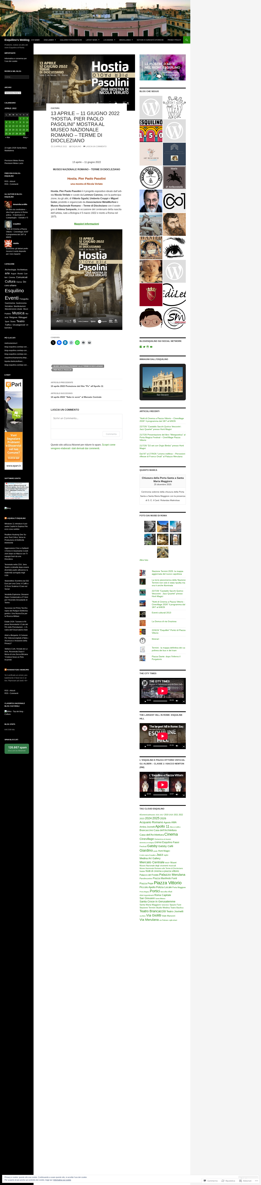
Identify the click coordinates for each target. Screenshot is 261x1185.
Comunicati (21, 277)
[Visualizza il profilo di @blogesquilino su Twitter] (144, 347)
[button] (155, 389)
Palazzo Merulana (172, 874)
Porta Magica (144, 892)
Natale (142, 871)
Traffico (8, 325)
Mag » (25, 137)
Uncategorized (19, 325)
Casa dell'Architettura (165, 830)
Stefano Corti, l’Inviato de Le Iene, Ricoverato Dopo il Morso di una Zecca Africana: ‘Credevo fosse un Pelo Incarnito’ (16, 654)
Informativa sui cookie (62, 1180)
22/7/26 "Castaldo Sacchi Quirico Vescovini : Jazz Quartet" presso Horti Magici (167, 593)
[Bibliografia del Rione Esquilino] (174, 154)
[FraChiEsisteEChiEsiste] (151, 224)
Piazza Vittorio (168, 882)
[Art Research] (151, 154)
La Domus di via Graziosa (164, 621)
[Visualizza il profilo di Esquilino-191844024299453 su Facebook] (141, 347)
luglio (166, 855)
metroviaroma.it (11, 343)
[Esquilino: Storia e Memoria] (151, 130)
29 (20, 134)
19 (10, 130)
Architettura (22, 270)
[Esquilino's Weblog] (151, 177)
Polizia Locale (164, 887)
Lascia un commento (96, 146)
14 (17, 126)
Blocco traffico (175, 827)
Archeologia (10, 269)
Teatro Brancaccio (153, 911)
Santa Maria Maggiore (150, 904)
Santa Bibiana (160, 898)
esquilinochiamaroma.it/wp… (16, 358)
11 (6, 126)
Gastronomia (21, 303)
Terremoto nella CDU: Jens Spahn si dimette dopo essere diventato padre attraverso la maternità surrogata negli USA (17, 569)
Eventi (12, 298)
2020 (171, 815)
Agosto (167, 822)
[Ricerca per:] (17, 77)
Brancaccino (146, 830)
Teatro (20, 321)
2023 (142, 818)
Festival (143, 846)
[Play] (144, 701)
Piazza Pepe (146, 883)
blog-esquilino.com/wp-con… (17, 347)
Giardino (146, 850)
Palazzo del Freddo (149, 875)
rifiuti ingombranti (147, 895)
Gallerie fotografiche (71, 40)
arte (7, 273)
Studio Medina (163, 907)
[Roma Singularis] (174, 247)
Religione (13, 317)
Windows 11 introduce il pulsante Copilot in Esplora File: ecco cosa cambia (16, 526)
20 (13, 130)
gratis (155, 851)
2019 (166, 815)
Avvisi (20, 273)
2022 (181, 815)
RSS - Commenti (11, 184)
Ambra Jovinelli (147, 826)
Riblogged (22, 317)
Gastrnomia (10, 303)
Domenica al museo (163, 839)
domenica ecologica (147, 842)
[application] (163, 691)
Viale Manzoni (168, 916)
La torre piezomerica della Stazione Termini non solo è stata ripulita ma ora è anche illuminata (169, 583)
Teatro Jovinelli (174, 911)
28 (17, 134)
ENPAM (158, 843)
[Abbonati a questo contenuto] (6, 518)
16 (24, 126)
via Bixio (143, 916)
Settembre (165, 905)
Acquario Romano (151, 822)
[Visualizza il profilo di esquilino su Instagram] (148, 347)
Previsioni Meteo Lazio (14, 163)
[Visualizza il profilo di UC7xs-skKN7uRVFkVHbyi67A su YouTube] (151, 347)
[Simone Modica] (174, 318)
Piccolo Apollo (147, 887)
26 (10, 134)
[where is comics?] (151, 318)
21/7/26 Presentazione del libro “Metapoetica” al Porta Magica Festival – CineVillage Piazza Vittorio (162, 437)
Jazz (159, 854)
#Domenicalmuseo (147, 815)
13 (13, 126)
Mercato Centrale (152, 862)
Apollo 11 (162, 826)
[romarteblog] (174, 224)
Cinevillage (147, 838)
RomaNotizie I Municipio (18, 670)
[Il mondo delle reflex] (151, 107)
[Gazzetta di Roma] (151, 201)
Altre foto (144, 560)
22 (20, 130)
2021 (176, 815)
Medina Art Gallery (150, 858)
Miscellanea (125, 40)
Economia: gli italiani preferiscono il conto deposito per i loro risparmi (17, 251)
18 (6, 130)
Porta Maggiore (179, 887)
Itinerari (155, 639)
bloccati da (17, 749)
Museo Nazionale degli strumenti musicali (158, 866)
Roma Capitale (162, 895)
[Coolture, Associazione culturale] (174, 201)
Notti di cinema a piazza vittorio (162, 871)
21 (17, 130)
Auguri (13, 274)
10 (27, 122)
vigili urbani (173, 920)
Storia (12, 321)
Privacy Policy (174, 40)
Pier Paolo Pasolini (62, 370)
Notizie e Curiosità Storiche (150, 40)
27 (13, 134)
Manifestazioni (20, 306)
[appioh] (174, 130)
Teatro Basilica (176, 908)
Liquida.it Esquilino (16, 518)
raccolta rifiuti (166, 891)
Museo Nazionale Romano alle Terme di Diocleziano (78, 366)
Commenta (111, 434)
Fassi (176, 842)
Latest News (91, 40)
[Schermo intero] (182, 701)
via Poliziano (163, 920)
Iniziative (9, 306)
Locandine (108, 40)
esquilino (76, 146)
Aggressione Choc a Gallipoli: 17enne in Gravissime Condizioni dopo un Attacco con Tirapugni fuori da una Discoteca (17, 553)
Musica (18, 313)
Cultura (55, 108)
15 (20, 126)
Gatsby (152, 846)
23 (24, 130)
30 (24, 134)
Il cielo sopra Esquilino (148, 855)
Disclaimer (49, 40)
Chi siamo (35, 40)
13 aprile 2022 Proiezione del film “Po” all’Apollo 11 (77, 384)
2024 (148, 818)
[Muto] (178, 701)
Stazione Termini (147, 907)
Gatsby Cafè (165, 846)
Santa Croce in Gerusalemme (157, 901)
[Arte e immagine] (151, 247)
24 (27, 130)
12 (10, 126)
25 (6, 134)
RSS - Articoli (10, 181)
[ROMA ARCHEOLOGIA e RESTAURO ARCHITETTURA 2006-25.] (151, 271)
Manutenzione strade (13, 309)
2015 (157, 815)
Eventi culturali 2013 (161, 612)
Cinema (171, 834)
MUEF (167, 863)
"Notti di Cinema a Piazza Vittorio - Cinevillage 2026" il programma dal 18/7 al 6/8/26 (168, 604)
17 (27, 126)
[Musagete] (174, 107)
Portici (155, 891)
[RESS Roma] (174, 271)
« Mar (7, 137)
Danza (19, 282)
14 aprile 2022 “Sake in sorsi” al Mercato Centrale (76, 395)
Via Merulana (149, 919)
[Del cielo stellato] (174, 294)
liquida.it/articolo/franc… (14, 361)
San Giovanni (147, 898)
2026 (163, 818)
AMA (174, 822)
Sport (7, 322)
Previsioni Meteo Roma (14, 161)
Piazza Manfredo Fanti (165, 878)
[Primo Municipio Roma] (151, 294)
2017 (162, 815)
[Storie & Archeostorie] (174, 177)
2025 (156, 818)
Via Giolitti (153, 915)
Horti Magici (164, 851)
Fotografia (24, 299)
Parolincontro (146, 878)
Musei (173, 862)
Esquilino (167, 842)
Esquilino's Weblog (17, 39)
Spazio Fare (175, 904)
